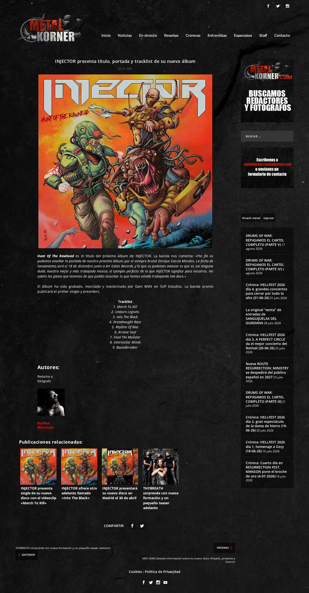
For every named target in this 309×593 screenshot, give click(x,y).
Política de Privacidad (162, 571)
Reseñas (171, 36)
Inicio (106, 36)
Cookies (135, 571)
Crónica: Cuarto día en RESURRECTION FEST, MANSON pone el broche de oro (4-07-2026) (266, 469)
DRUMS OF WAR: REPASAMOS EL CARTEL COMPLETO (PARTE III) (265, 396)
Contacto (282, 36)
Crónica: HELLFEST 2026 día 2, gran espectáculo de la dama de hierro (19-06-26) (266, 424)
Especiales (243, 36)
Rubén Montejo (45, 425)
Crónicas (193, 36)
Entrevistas (217, 36)
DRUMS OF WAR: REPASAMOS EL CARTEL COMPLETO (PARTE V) (265, 240)
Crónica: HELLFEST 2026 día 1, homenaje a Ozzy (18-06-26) (265, 446)
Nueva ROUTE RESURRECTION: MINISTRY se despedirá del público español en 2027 (267, 370)
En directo (148, 36)
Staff (263, 36)
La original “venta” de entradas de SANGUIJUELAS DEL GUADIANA (263, 316)
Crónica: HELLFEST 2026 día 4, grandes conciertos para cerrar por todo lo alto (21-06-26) (266, 291)
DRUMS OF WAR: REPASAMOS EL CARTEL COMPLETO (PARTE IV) (265, 264)
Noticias (125, 36)
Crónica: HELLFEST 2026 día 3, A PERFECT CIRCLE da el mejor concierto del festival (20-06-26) (266, 341)
